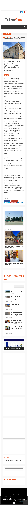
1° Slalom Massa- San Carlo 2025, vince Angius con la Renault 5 (19, 275)
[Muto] (19, 348)
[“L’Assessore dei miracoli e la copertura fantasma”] (14, 218)
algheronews (16, 72)
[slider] (13, 348)
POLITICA (9, 37)
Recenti (9, 285)
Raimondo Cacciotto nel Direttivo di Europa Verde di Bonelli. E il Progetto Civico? (9, 276)
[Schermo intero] (22, 348)
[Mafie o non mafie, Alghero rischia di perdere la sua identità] (14, 237)
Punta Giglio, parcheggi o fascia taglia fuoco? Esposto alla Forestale (16, 298)
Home (4, 37)
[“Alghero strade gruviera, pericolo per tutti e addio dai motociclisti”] (7, 313)
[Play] (6, 348)
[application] (14, 344)
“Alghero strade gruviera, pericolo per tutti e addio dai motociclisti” (16, 314)
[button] (14, 344)
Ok (14, 502)
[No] (26, 500)
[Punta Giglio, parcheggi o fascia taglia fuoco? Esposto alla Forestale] (7, 297)
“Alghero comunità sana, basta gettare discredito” (14, 264)
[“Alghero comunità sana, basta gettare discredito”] (14, 255)
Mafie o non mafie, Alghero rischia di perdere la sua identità (14, 247)
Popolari (19, 285)
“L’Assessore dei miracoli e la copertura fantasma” (14, 227)
